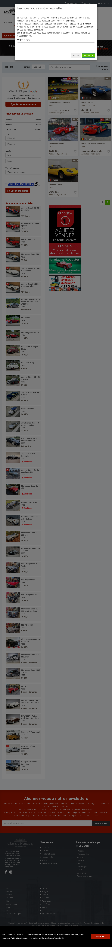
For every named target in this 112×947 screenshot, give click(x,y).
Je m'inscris (88, 55)
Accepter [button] (100, 936)
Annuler (76, 55)
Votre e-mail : (24, 40)
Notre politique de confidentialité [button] (48, 938)
